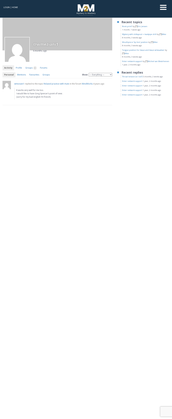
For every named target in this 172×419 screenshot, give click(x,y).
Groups (30, 67)
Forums (43, 67)
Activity (8, 67)
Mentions (21, 74)
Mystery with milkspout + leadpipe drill (139, 34)
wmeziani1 (19, 83)
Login (7, 7)
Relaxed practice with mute (56, 83)
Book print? (127, 26)
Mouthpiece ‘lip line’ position (135, 42)
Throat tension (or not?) (132, 76)
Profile (19, 67)
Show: (85, 74)
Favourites (34, 74)
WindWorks (87, 83)
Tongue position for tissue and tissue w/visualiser (143, 50)
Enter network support (132, 61)
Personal (9, 74)
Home (15, 7)
